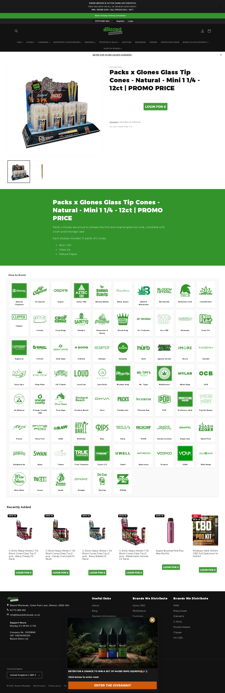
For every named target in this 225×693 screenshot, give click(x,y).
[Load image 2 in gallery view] (42, 172)
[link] (112, 643)
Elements (178, 616)
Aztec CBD (139, 605)
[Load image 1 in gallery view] (19, 172)
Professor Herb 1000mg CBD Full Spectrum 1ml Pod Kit (206, 553)
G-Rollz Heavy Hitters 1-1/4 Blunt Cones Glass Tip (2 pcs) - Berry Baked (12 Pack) (97, 555)
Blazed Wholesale (22, 686)
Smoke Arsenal (181, 627)
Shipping (114, 122)
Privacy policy (55, 686)
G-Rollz (177, 621)
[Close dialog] (152, 620)
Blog (94, 611)
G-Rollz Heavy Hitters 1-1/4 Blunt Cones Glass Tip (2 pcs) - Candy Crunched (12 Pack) (60, 555)
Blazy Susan (180, 611)
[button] (16, 31)
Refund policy (39, 686)
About (95, 605)
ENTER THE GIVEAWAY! (112, 685)
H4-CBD (178, 638)
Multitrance (139, 611)
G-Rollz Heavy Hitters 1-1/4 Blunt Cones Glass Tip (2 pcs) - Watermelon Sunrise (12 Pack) (134, 555)
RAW (176, 605)
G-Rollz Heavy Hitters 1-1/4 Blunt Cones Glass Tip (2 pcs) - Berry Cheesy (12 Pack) (23, 555)
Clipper (177, 632)
